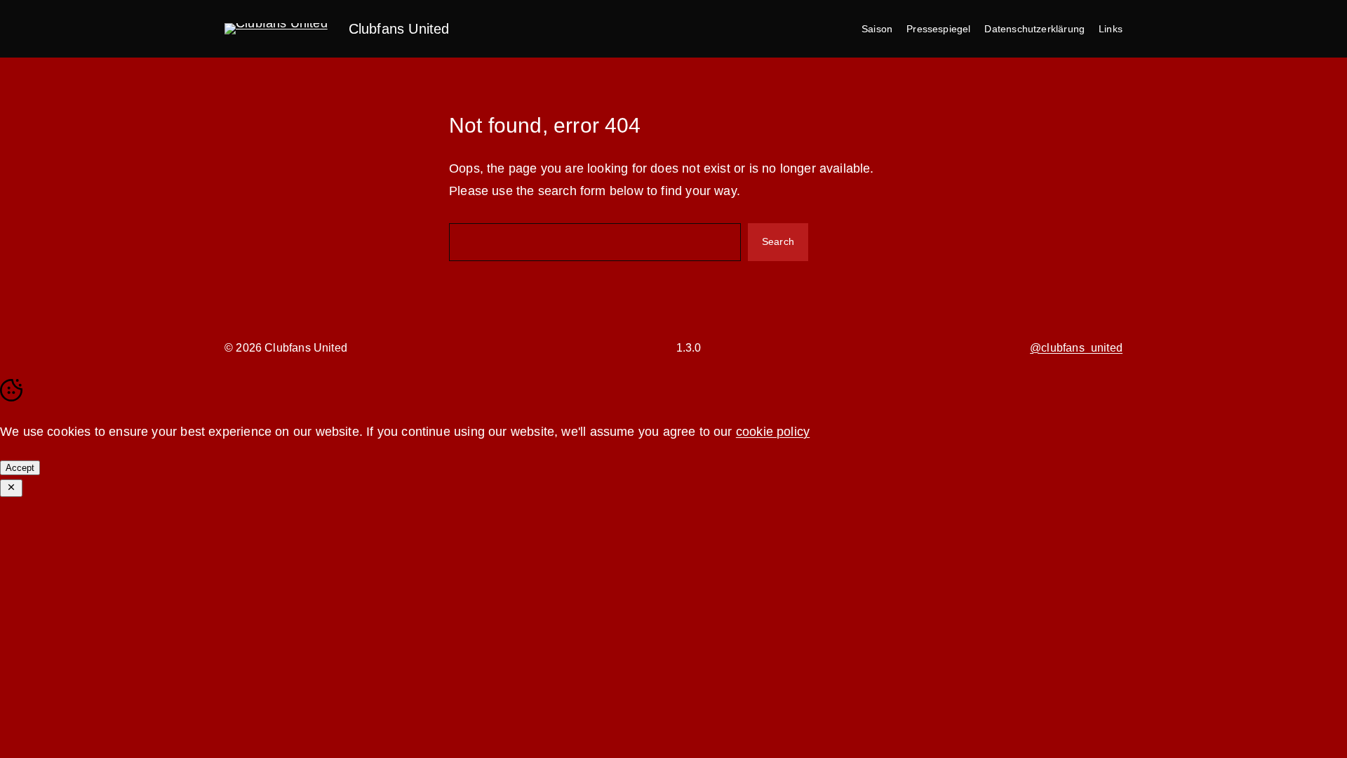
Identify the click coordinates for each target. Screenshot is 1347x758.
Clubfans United (399, 28)
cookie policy (773, 432)
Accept (20, 468)
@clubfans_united (1076, 348)
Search (778, 241)
